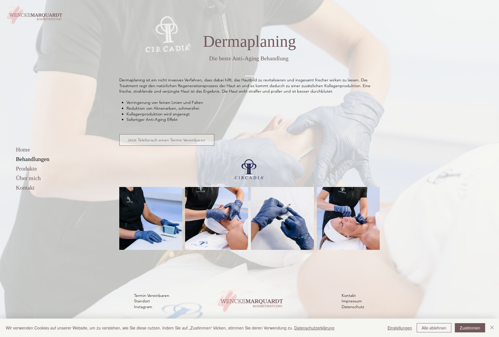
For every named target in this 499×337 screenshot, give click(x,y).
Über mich (28, 178)
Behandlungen (32, 159)
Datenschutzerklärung (314, 328)
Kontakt (25, 187)
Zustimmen (470, 328)
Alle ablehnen (434, 328)
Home (23, 149)
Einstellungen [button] (400, 328)
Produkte (26, 168)
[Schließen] (492, 327)
